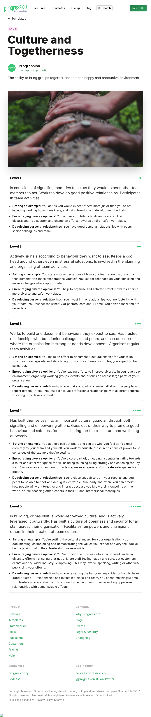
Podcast (14, 679)
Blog (88, 8)
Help (11, 655)
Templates (58, 8)
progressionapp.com (32, 70)
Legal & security (87, 632)
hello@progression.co (91, 673)
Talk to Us (138, 8)
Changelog (83, 638)
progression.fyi (18, 673)
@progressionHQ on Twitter (95, 679)
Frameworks (17, 626)
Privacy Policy (44, 699)
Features (39, 8)
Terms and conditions (21, 699)
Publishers (15, 638)
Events (80, 626)
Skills (12, 632)
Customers (16, 643)
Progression (29, 66)
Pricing (75, 8)
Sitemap (59, 699)
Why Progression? (88, 614)
